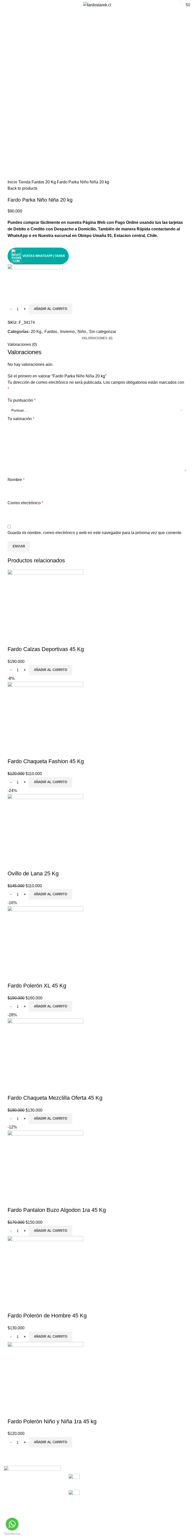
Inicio (13, 182)
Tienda (25, 182)
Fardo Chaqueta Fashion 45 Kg (46, 761)
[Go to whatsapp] (12, 1524)
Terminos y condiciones (27, 1527)
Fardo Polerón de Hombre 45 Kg (47, 1315)
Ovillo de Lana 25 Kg (33, 873)
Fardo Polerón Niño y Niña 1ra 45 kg (52, 1421)
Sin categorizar (102, 331)
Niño (82, 331)
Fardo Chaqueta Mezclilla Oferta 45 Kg (55, 1098)
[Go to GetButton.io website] (12, 1533)
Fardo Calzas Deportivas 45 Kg (46, 649)
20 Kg (51, 182)
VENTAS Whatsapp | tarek (43, 256)
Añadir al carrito (50, 309)
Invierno (67, 331)
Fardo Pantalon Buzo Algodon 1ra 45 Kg (57, 1210)
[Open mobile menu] (9, 5)
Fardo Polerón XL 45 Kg (37, 985)
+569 (88, 1495)
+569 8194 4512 (101, 1479)
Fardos (38, 182)
